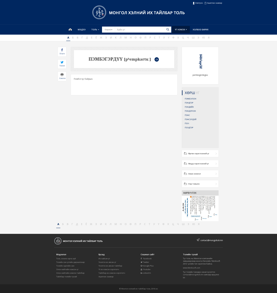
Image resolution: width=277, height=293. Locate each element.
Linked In (147, 273)
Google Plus (148, 265)
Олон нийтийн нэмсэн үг (67, 269)
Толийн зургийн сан (65, 265)
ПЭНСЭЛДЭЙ (190, 119)
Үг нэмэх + (181, 29)
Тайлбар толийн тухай (66, 276)
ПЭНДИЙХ (189, 107)
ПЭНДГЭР (189, 102)
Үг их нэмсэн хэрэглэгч (109, 269)
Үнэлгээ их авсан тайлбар (110, 265)
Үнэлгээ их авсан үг (107, 262)
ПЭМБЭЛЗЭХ (190, 98)
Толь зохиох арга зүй (66, 258)
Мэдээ (82, 29)
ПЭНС (187, 115)
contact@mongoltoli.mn (211, 240)
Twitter (146, 262)
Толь (94, 29)
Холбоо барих (200, 29)
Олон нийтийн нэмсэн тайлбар (70, 273)
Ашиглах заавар (214, 3)
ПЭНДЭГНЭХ (190, 111)
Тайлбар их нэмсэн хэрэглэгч (112, 273)
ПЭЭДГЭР (189, 127)
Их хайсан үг (104, 258)
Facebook (147, 258)
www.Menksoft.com (191, 267)
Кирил (110, 29)
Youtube (146, 269)
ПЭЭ (187, 123)
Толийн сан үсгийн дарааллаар (70, 262)
